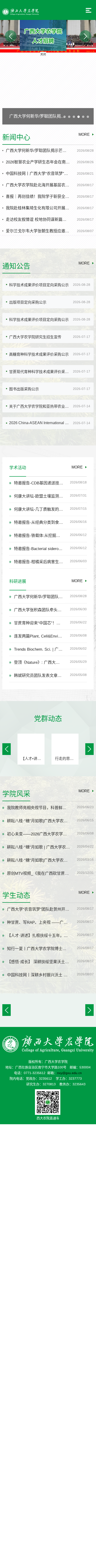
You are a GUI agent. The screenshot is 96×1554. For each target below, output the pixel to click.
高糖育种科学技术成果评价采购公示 (39, 354)
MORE (84, 134)
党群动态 (48, 718)
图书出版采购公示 (24, 389)
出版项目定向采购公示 (27, 302)
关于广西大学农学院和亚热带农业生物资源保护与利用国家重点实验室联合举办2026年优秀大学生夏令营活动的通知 (40, 406)
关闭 (62, 73)
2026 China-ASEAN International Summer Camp (40, 423)
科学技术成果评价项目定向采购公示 (39, 285)
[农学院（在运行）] (20, 11)
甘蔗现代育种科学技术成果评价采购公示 (40, 372)
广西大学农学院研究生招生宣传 (35, 337)
